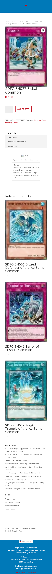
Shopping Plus (17, 531)
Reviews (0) (12, 146)
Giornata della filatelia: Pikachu (16, 460)
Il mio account (10, 509)
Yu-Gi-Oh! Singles (24, 21)
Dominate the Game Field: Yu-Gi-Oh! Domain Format (24, 476)
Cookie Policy (31, 573)
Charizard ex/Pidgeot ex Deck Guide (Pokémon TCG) (23, 489)
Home (7, 21)
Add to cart (23, 109)
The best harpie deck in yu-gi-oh (16, 479)
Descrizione (12, 137)
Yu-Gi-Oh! (14, 21)
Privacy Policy (10, 499)
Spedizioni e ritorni (12, 506)
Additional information (17, 142)
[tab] (26, 133)
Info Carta (12, 133)
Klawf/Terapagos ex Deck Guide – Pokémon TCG (22, 473)
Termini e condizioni (12, 502)
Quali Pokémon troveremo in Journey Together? (22, 464)
